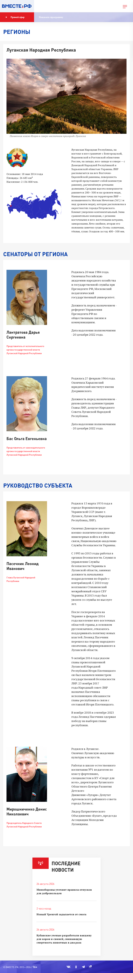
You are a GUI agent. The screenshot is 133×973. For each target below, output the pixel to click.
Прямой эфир (17, 17)
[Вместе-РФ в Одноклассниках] (76, 966)
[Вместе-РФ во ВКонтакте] (68, 966)
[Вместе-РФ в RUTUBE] (90, 966)
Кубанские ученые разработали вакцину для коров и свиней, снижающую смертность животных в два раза (63, 939)
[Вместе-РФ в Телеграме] (83, 966)
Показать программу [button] (51, 17)
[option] (66, 100)
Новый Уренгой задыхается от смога (61, 914)
